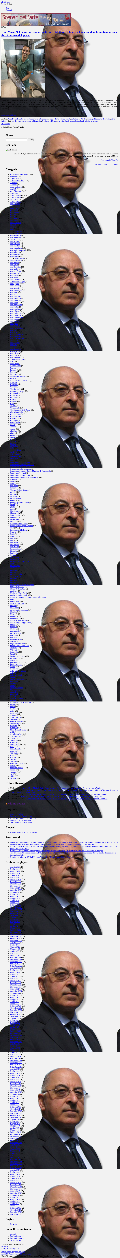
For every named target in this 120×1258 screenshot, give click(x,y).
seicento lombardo (17, 721)
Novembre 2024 (16, 911)
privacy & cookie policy (10, 1248)
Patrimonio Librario (17, 656)
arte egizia (14, 265)
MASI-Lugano (15, 576)
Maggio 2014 (15, 1176)
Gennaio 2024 (15, 932)
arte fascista (14, 275)
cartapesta (14, 395)
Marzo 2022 (14, 979)
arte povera (14, 332)
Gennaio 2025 (15, 907)
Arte (21, 119)
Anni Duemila (13, 119)
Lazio (12, 534)
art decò (13, 227)
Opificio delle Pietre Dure (19, 646)
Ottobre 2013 (15, 1191)
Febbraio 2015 (15, 1157)
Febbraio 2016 (15, 1132)
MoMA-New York (17, 604)
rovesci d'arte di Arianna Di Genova (23, 832)
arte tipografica (15, 357)
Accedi (13, 1234)
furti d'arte (14, 486)
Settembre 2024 (16, 915)
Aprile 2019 (14, 1052)
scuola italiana (15, 717)
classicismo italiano (17, 412)
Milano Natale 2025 (17, 589)
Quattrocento (15, 690)
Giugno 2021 (15, 997)
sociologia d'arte (16, 734)
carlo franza (26, 121)
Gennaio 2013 (15, 1210)
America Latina (16, 187)
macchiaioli (14, 559)
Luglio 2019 (14, 1046)
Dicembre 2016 (16, 1111)
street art (13, 751)
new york (13, 637)
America (13, 183)
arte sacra (13, 347)
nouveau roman (16, 639)
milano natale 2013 (17, 587)
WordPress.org (15, 1240)
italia (12, 528)
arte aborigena (15, 235)
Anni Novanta (15, 197)
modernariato (15, 601)
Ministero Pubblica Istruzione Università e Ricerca (28, 597)
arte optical (14, 324)
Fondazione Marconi (18, 473)
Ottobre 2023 (15, 939)
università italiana (16, 768)
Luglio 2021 (14, 995)
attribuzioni (14, 364)
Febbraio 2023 (15, 955)
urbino (12, 770)
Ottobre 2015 (15, 1141)
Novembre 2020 (16, 1012)
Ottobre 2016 (15, 1115)
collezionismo (15, 414)
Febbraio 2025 (15, 905)
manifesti (13, 570)
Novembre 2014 (16, 1164)
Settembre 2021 (16, 991)
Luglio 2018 (14, 1071)
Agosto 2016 (15, 1120)
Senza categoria (16, 724)
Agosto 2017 (15, 1094)
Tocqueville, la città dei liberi (21, 822)
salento (87, 121)
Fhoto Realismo (16, 456)
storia (12, 747)
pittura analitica (16, 665)
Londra (13, 555)
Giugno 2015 (15, 1149)
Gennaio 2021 (15, 1008)
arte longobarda (16, 305)
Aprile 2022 (14, 976)
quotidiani (14, 694)
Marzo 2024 (14, 928)
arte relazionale (15, 336)
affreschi (13, 176)
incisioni (18, 450)
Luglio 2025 (14, 894)
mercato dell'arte (16, 583)
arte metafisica (15, 309)
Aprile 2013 (14, 1204)
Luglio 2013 (14, 1197)
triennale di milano (17, 764)
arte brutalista (15, 246)
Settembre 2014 (16, 1168)
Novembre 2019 (16, 1037)
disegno (13, 435)
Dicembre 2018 (16, 1061)
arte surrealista (15, 351)
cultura (62, 119)
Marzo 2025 (14, 903)
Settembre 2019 (16, 1042)
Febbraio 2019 (15, 1056)
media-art (13, 580)
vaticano (13, 772)
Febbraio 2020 (15, 1031)
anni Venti (14, 210)
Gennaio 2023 (15, 957)
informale (13, 517)
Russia (12, 709)
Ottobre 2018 (15, 1065)
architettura (14, 221)
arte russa (13, 345)
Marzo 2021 (14, 1004)
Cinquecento (15, 408)
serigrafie (13, 726)
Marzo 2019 (14, 1054)
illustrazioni (14, 513)
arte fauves (14, 277)
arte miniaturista (16, 313)
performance (15, 658)
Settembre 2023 (16, 941)
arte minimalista (16, 315)
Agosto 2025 (15, 892)
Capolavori (14, 389)
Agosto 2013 (15, 1195)
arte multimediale (16, 317)
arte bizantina (15, 244)
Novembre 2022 (16, 962)
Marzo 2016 (14, 1130)
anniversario (14, 212)
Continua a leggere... (8, 115)
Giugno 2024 (15, 922)
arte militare (14, 311)
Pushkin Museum (16, 688)
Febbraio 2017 (15, 1107)
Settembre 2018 (16, 1067)
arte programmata (16, 334)
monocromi (14, 608)
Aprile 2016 (14, 1128)
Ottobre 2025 (15, 888)
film (11, 460)
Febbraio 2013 (15, 1208)
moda (12, 599)
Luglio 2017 (14, 1096)
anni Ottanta (14, 200)
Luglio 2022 (14, 970)
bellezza (13, 370)
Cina (12, 404)
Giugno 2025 (15, 896)
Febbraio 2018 (15, 1082)
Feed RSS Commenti (23, 1254)
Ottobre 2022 (15, 964)
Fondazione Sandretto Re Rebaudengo (24, 477)
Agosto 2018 (15, 1069)
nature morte (15, 631)
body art (13, 378)
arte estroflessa (15, 271)
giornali (13, 500)
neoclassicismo (15, 633)
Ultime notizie (16, 803)
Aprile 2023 (14, 951)
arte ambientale (15, 237)
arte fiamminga (15, 279)
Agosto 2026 (15, 867)
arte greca (13, 294)
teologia (13, 757)
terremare (94, 121)
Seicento (13, 719)
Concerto (13, 418)
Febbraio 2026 (15, 880)
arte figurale (14, 284)
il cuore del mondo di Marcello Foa (23, 818)
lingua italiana (15, 549)
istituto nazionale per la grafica (21, 526)
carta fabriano (15, 393)
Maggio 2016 (15, 1126)
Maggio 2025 (15, 899)
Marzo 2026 (14, 877)
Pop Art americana (17, 679)
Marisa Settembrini (77, 121)
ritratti (12, 705)
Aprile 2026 (14, 875)
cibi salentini (36, 121)
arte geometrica (16, 290)
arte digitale (14, 256)
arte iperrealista (15, 301)
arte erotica (14, 269)
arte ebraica (14, 263)
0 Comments (5, 124)
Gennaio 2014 (15, 1185)
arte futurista (14, 288)
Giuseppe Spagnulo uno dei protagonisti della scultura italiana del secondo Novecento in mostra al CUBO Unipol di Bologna (56, 851)
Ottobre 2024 (15, 913)
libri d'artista (14, 543)
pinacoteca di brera (17, 662)
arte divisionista (16, 261)
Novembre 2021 (16, 987)
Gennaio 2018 (15, 1084)
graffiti (12, 505)
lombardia (14, 553)
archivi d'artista (15, 223)
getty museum (15, 498)
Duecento (13, 437)
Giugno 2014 (15, 1174)
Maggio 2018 (15, 1075)
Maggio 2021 (15, 1000)
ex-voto (13, 444)
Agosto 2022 (15, 968)
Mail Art (13, 568)
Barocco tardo (15, 366)
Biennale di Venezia (17, 376)
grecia (12, 509)
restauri (13, 700)
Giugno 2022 (15, 972)
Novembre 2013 (16, 1189)
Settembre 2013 (16, 1193)
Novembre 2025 (16, 886)
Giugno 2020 (15, 1023)
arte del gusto (16, 121)
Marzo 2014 (14, 1181)
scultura (13, 715)
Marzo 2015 (14, 1155)
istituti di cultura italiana (19, 524)
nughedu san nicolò (17, 644)
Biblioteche (14, 374)
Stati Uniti (14, 740)
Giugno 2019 (15, 1048)
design (12, 429)
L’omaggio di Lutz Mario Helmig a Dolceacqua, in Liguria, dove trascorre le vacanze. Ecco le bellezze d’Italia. (60, 788)
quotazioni (14, 692)
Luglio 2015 (14, 1147)
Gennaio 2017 (15, 1109)
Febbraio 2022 (15, 981)
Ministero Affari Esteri (18, 593)
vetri (12, 774)
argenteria (18, 231)
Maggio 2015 (15, 1151)
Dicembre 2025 (16, 884)
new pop (13, 635)
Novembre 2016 (16, 1113)
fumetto (13, 484)
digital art (13, 431)
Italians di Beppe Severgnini (20, 820)
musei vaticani (15, 618)
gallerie (13, 492)
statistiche (13, 742)
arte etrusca (14, 273)
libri (11, 540)
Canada (13, 387)
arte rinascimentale (17, 338)
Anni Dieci (14, 193)
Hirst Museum (15, 511)
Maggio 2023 (15, 949)
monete (13, 606)
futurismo (13, 488)
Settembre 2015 (16, 1143)
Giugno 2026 (15, 871)
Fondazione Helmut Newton (20, 467)
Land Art (13, 532)
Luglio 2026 (14, 869)
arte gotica (14, 292)
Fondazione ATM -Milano (20, 463)
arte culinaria (43, 119)
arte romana (14, 341)
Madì (12, 564)
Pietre (12, 660)
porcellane (14, 681)
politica (13, 673)
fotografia (13, 479)
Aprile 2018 (14, 1077)
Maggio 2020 (15, 1025)
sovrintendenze (15, 736)
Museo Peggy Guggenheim (20, 623)
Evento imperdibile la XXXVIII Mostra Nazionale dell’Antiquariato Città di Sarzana (41, 857)
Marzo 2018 (14, 1080)
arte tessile (14, 355)
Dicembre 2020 (16, 1010)
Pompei (13, 677)
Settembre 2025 (16, 890)
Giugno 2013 (15, 1199)
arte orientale (15, 326)
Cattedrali (13, 399)
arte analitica (15, 239)
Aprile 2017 (14, 1103)
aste (11, 362)
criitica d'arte (54, 119)
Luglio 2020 (14, 1021)
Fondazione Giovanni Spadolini (22, 465)
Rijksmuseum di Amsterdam (20, 702)
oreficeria (13, 648)
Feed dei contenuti (17, 1236)
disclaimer (4, 1246)
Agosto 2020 (15, 1018)
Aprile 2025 (14, 901)
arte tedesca (14, 353)
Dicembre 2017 (16, 1086)
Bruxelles (13, 383)
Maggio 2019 (15, 1050)
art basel (13, 225)
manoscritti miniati (17, 574)
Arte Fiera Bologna (17, 282)
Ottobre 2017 (15, 1090)
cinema (13, 406)
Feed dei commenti (17, 1238)
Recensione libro (16, 698)
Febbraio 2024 (15, 930)
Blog (7, 8)
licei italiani (14, 547)
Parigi (12, 654)
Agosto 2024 (15, 917)
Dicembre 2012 (16, 1212)
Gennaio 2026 (15, 882)
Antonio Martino (16, 814)
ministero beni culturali (18, 595)
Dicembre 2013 (16, 1187)
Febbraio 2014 (15, 1183)
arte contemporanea (31, 119)
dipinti (68, 119)
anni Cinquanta (16, 191)
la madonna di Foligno (18, 530)
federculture (14, 454)
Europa (13, 442)
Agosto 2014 (15, 1170)
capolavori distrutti (17, 391)
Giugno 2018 (15, 1073)
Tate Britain (14, 753)
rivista (12, 707)
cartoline (13, 397)
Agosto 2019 (15, 1044)
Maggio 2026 (15, 873)
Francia (13, 482)
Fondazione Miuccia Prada (20, 475)
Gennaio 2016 (15, 1134)
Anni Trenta (14, 208)
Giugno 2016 (15, 1124)
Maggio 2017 (15, 1101)
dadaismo (13, 427)
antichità (13, 214)
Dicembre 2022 (16, 960)
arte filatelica (15, 286)
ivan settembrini (63, 121)
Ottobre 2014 (15, 1166)
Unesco (13, 766)
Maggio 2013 (15, 1202)
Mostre (83, 119)
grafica (12, 507)
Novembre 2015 (16, 1138)
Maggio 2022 (15, 974)
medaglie (13, 578)
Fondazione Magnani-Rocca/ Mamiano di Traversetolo (30, 471)
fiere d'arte (14, 458)
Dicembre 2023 (16, 934)
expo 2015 (14, 446)
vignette (13, 778)
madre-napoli (15, 566)
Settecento (14, 728)
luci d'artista (14, 557)
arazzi (12, 216)
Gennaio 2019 (15, 1058)
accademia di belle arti (18, 174)
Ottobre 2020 (15, 1014)
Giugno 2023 (15, 947)
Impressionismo (16, 515)
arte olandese (15, 322)
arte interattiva (15, 298)
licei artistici (14, 545)
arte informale (15, 296)
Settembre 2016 (16, 1117)
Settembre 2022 (16, 966)
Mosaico (13, 612)
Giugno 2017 (15, 1098)
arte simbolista (15, 349)
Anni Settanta (15, 206)
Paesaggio (14, 652)
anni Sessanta (15, 204)
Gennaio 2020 (15, 1033)
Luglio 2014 (14, 1172)
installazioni (75, 119)
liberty (12, 538)
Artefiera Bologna (17, 359)
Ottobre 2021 (15, 989)
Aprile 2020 (14, 1027)
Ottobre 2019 (15, 1040)
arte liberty (14, 303)
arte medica (14, 307)
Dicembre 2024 (16, 909)
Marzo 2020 (14, 1029)
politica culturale (98, 119)
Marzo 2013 (14, 1206)
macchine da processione (19, 561)
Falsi (12, 448)
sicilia (12, 732)
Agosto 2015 (15, 1145)
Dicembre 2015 (16, 1136)
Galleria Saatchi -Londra (19, 490)
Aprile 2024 (14, 926)
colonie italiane (15, 416)
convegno (14, 420)
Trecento (13, 761)
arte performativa (16, 328)
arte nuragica (15, 319)
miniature (13, 591)
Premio (13, 684)
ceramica (13, 402)
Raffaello (13, 696)
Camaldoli (14, 385)
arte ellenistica (15, 267)
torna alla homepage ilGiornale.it (13, 1252)
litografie (13, 551)
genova (13, 494)
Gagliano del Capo (49, 121)
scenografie (14, 713)
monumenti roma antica (19, 610)
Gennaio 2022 (15, 983)
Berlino (13, 372)
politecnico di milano (18, 671)
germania (13, 496)
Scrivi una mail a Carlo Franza (106, 164)
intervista (13, 521)
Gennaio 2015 (15, 1159)
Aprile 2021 (14, 1002)
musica (12, 625)
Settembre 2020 (16, 1016)
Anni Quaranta (15, 202)
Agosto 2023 (15, 943)
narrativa (13, 627)
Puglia (107, 119)
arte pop (13, 330)
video (12, 776)
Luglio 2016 (14, 1122)
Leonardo (13, 536)
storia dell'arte (15, 749)
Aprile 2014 (14, 1178)
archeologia (14, 218)
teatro (12, 755)
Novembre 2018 (16, 1063)
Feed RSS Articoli (7, 1254)
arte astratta (14, 242)
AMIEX (13, 189)
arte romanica (15, 343)
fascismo (13, 452)
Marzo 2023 (14, 953)
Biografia (9, 10)
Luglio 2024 (14, 920)
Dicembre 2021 (16, 985)
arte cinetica (19, 258)
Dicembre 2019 (16, 1035)
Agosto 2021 (15, 993)
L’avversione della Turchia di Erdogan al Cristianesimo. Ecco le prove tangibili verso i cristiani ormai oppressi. (66, 794)
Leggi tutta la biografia (109, 160)
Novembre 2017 (16, 1088)
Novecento (14, 641)
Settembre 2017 (16, 1092)
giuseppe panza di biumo (19, 503)
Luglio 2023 (14, 945)
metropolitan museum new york (22, 585)
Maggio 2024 (15, 924)
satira (12, 711)
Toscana (13, 759)
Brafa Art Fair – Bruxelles (20, 380)
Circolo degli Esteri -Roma (20, 410)
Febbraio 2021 (15, 1006)
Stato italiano (15, 745)
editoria (13, 439)
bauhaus (13, 368)
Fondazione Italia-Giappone (20, 469)
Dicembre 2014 (16, 1162)
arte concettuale (16, 248)
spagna (12, 738)
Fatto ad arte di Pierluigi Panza (21, 816)
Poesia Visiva (15, 669)
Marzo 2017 (14, 1105)
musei (89, 119)
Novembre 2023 (16, 936)
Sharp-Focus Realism (18, 730)
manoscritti (14, 572)
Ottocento (14, 650)
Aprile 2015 (14, 1153)
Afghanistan (14, 178)
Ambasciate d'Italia (17, 181)
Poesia (12, 667)
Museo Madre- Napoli (18, 620)
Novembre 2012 (16, 1214)
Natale (12, 629)
